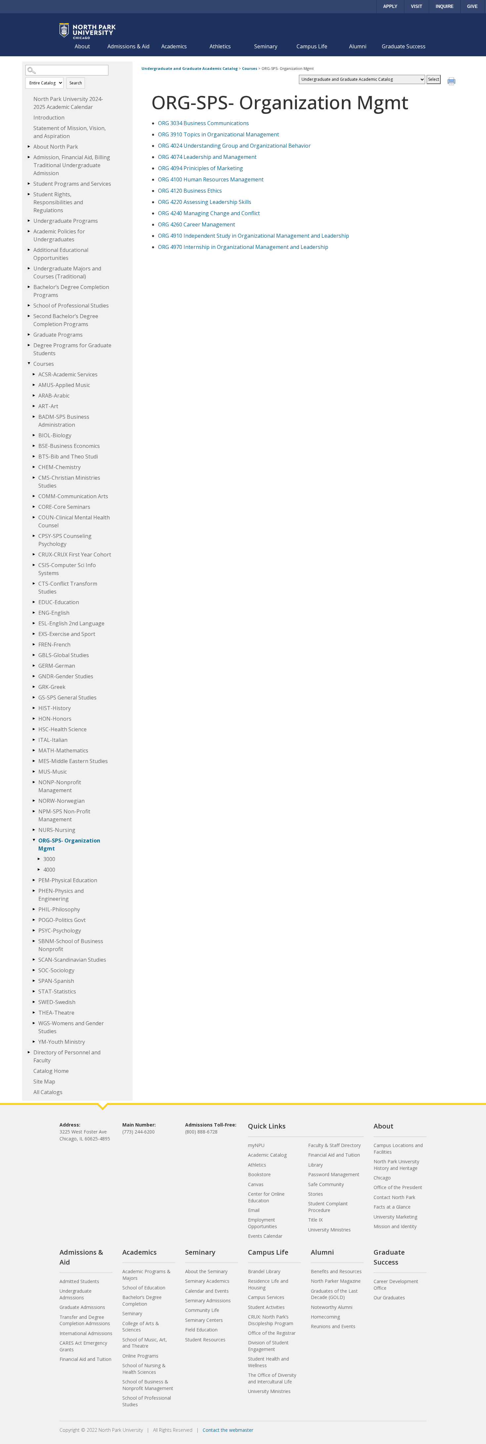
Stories (315, 1194)
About (82, 46)
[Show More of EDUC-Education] (33, 602)
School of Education (143, 1287)
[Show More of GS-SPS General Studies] (33, 697)
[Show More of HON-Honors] (33, 718)
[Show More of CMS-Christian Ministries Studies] (33, 477)
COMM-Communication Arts (73, 496)
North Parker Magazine (336, 1281)
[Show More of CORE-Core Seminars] (33, 506)
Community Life (202, 1310)
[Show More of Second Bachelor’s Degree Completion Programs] (28, 316)
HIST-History (54, 708)
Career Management (196, 224)
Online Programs (140, 1356)
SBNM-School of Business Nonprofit (70, 945)
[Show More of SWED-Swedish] (33, 1001)
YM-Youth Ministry (61, 1041)
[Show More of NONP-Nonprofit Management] (33, 782)
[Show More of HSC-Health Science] (33, 729)
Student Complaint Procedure (328, 1206)
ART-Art (48, 406)
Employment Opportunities (262, 1223)
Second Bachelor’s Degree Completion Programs (65, 320)
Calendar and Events (207, 1291)
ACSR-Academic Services (68, 374)
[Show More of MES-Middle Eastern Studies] (33, 760)
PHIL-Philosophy (59, 909)
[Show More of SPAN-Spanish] (33, 980)
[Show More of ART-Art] (33, 406)
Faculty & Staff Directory (334, 1145)
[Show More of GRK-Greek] (33, 686)
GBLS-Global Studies (63, 655)
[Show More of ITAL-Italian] (33, 739)
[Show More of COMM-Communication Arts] (33, 496)
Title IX (315, 1220)
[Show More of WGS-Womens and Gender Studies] (33, 1023)
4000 (49, 869)
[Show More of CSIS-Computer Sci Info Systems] (33, 564)
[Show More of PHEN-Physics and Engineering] (33, 890)
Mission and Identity (395, 1226)
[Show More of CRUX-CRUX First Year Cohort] (33, 554)
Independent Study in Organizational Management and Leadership (253, 235)
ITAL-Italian (52, 740)
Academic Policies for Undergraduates (59, 235)
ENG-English (53, 612)
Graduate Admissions (82, 1307)
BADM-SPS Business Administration (63, 420)
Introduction (48, 117)
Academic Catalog (267, 1155)
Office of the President (398, 1187)
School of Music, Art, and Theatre (144, 1342)
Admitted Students (79, 1281)
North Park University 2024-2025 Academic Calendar (68, 103)
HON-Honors (54, 718)
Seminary (265, 46)
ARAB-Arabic (53, 395)
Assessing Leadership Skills (204, 202)
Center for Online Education (266, 1197)
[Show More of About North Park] (28, 146)
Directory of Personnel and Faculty (67, 1056)
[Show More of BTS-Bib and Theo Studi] (33, 456)
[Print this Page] (452, 82)
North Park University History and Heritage (396, 1164)
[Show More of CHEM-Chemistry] (33, 466)
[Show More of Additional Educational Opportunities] (28, 249)
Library (315, 1165)
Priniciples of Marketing (200, 168)
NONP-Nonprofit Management (59, 786)
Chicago (382, 1178)
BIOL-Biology (54, 435)
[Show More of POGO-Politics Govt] (33, 919)
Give (472, 6)
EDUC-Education (58, 602)
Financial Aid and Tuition (334, 1155)
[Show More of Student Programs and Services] (28, 183)
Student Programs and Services (72, 183)
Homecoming (325, 1317)
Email (254, 1210)
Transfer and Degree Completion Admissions (85, 1320)
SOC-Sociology (56, 970)
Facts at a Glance (392, 1207)
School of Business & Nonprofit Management (147, 1384)
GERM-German (56, 665)
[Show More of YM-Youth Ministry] (33, 1041)
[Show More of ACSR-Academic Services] (33, 374)
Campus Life (312, 46)
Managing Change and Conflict (209, 213)
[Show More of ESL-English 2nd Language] (33, 623)
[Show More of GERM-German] (33, 665)
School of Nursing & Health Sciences (144, 1368)
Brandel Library (264, 1271)
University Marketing (395, 1217)
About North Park (55, 146)
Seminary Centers (204, 1320)
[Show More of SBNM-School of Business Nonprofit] (33, 941)
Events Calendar (265, 1236)
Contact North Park (394, 1197)
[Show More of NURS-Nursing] (33, 829)
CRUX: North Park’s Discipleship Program (270, 1320)
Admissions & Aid (128, 46)
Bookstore (259, 1174)
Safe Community (326, 1184)
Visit (416, 6)
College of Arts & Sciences (140, 1326)
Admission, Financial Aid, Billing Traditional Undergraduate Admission (71, 165)
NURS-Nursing (56, 830)
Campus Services (266, 1297)
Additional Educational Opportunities (60, 254)
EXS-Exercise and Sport (66, 634)
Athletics (220, 46)
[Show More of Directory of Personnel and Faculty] (28, 1052)
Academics (174, 46)
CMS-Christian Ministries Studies (69, 481)
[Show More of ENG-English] (33, 612)
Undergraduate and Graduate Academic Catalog (190, 68)
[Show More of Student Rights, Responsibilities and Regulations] (28, 194)
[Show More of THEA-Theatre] (33, 1012)
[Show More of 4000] (38, 869)
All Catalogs (47, 1092)
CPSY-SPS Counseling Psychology (65, 540)
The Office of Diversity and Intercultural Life (272, 1378)
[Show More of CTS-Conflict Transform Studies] (33, 583)
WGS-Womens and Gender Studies (71, 1027)
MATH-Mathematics (63, 750)
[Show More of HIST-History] (33, 707)
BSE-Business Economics (69, 446)
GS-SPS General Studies (67, 697)
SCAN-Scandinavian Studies (72, 959)
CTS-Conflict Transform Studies (67, 587)
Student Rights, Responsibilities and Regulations (58, 202)
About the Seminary (206, 1271)
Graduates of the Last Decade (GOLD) (334, 1294)
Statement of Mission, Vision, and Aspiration (69, 132)
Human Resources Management (210, 179)
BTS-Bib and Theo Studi (68, 456)
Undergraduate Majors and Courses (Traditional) (67, 272)
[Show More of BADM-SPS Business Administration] (33, 416)
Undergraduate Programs (65, 220)
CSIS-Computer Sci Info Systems (67, 569)
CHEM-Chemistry (59, 467)
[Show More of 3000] (38, 858)
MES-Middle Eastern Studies (73, 761)
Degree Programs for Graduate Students (72, 349)
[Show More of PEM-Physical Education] (33, 880)
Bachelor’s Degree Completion (142, 1300)
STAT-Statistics (57, 991)
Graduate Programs (58, 334)
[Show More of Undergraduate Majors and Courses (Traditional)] (28, 268)
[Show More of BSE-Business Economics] (33, 445)
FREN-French (54, 644)
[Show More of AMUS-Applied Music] (33, 384)
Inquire (445, 6)
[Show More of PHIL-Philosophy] (33, 909)
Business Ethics (190, 190)
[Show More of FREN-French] (33, 644)
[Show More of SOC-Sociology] (33, 970)
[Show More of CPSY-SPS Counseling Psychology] (33, 535)
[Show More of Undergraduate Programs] (28, 220)
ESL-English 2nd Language (71, 623)
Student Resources (205, 1339)
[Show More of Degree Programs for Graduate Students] (28, 345)
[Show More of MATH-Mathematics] (33, 750)
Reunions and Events (333, 1326)
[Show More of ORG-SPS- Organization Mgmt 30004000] (33, 840)
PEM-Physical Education (67, 880)
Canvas (255, 1184)
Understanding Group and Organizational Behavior (234, 145)
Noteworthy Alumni (331, 1307)
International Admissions (86, 1333)
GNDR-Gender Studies (65, 676)
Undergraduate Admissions (76, 1294)
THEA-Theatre (56, 1012)
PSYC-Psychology (59, 930)
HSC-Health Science (62, 729)
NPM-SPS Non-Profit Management (64, 815)
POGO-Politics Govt (62, 920)
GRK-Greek (51, 687)
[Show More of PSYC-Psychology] (33, 930)
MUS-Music (52, 771)
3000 (49, 859)
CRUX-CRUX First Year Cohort (74, 554)
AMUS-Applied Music (64, 385)
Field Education (201, 1329)
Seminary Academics (207, 1281)
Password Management (333, 1174)
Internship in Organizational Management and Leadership (243, 247)
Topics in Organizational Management (218, 134)
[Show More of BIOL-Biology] (33, 435)
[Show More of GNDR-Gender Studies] (33, 676)
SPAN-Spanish (56, 981)
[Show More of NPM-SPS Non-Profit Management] (33, 811)
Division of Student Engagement (268, 1345)
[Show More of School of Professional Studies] (28, 305)
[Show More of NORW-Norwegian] (33, 800)
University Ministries (329, 1230)
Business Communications (203, 123)
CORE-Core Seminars (64, 506)
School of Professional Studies (71, 305)
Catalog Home (51, 1071)
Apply (390, 6)
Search (75, 83)
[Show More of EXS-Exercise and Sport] (33, 633)
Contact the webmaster (228, 1430)
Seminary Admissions (208, 1300)
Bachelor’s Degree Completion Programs (71, 291)
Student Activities (266, 1307)
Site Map (44, 1081)
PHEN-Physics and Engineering (61, 894)
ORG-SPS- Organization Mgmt (69, 844)
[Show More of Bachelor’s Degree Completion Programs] (28, 286)
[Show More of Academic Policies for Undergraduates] (28, 231)
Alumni (357, 46)
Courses (43, 363)
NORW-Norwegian (61, 800)
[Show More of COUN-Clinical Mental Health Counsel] (33, 517)
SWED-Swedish (56, 1002)
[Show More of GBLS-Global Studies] (33, 654)
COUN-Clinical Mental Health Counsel (74, 521)
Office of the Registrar (272, 1333)
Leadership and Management (207, 157)
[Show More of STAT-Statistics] (33, 991)
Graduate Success (403, 46)
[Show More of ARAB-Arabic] (33, 395)
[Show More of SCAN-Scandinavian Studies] (33, 959)
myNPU (256, 1145)
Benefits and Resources (336, 1271)
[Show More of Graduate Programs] (28, 334)
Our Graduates (389, 1297)
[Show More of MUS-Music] (33, 771)
